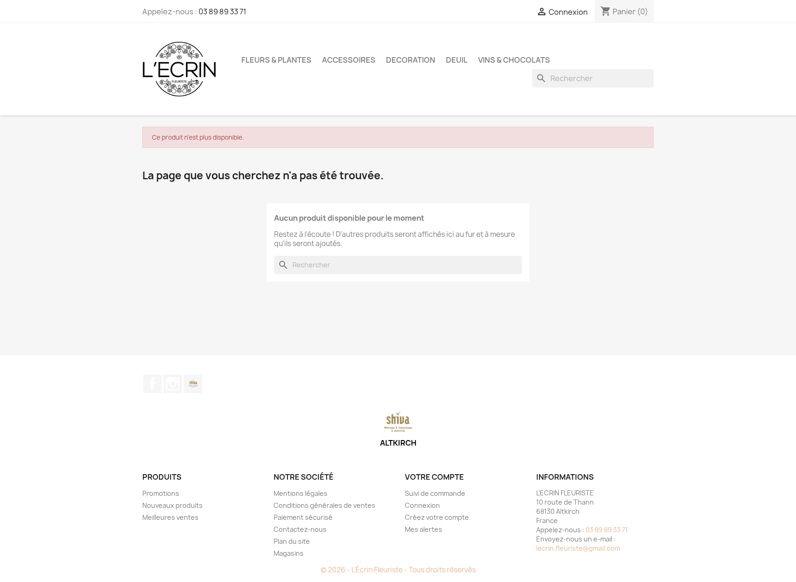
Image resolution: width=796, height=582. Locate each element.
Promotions (160, 493)
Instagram (173, 384)
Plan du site (292, 541)
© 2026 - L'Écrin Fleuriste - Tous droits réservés (398, 570)
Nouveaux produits (172, 505)
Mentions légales (301, 493)
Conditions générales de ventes (324, 505)
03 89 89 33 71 (222, 11)
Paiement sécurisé (303, 517)
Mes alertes (423, 529)
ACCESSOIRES (348, 60)
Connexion (422, 505)
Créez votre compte (437, 517)
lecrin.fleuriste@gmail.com (578, 548)
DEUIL (457, 60)
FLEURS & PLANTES (276, 60)
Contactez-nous (300, 529)
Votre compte (434, 477)
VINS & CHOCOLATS (514, 60)
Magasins (289, 553)
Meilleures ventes (170, 517)
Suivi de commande (435, 493)
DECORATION (410, 60)
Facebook (152, 384)
